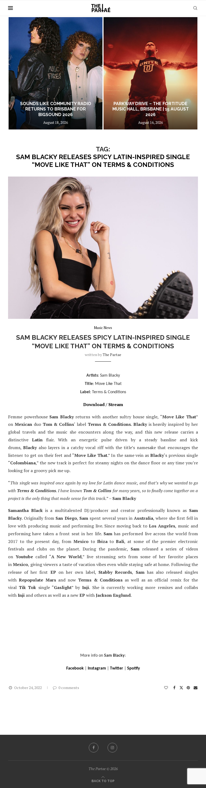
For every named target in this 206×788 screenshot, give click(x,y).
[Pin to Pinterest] (188, 687)
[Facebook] (93, 747)
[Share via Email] (195, 687)
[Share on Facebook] (174, 687)
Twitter (116, 668)
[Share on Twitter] (181, 687)
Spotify (133, 668)
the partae (112, 354)
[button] (18, 73)
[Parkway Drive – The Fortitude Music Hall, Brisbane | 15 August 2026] (150, 73)
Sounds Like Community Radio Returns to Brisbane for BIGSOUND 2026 (55, 109)
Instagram (97, 668)
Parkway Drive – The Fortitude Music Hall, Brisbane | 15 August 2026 (150, 109)
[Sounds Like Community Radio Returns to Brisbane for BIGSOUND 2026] (55, 73)
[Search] (195, 8)
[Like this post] (166, 687)
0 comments (68, 687)
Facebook (75, 668)
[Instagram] (112, 747)
